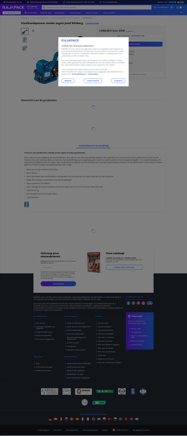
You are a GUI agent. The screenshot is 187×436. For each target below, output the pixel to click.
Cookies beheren (93, 81)
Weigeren (68, 81)
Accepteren (118, 81)
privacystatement (78, 74)
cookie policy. (93, 74)
